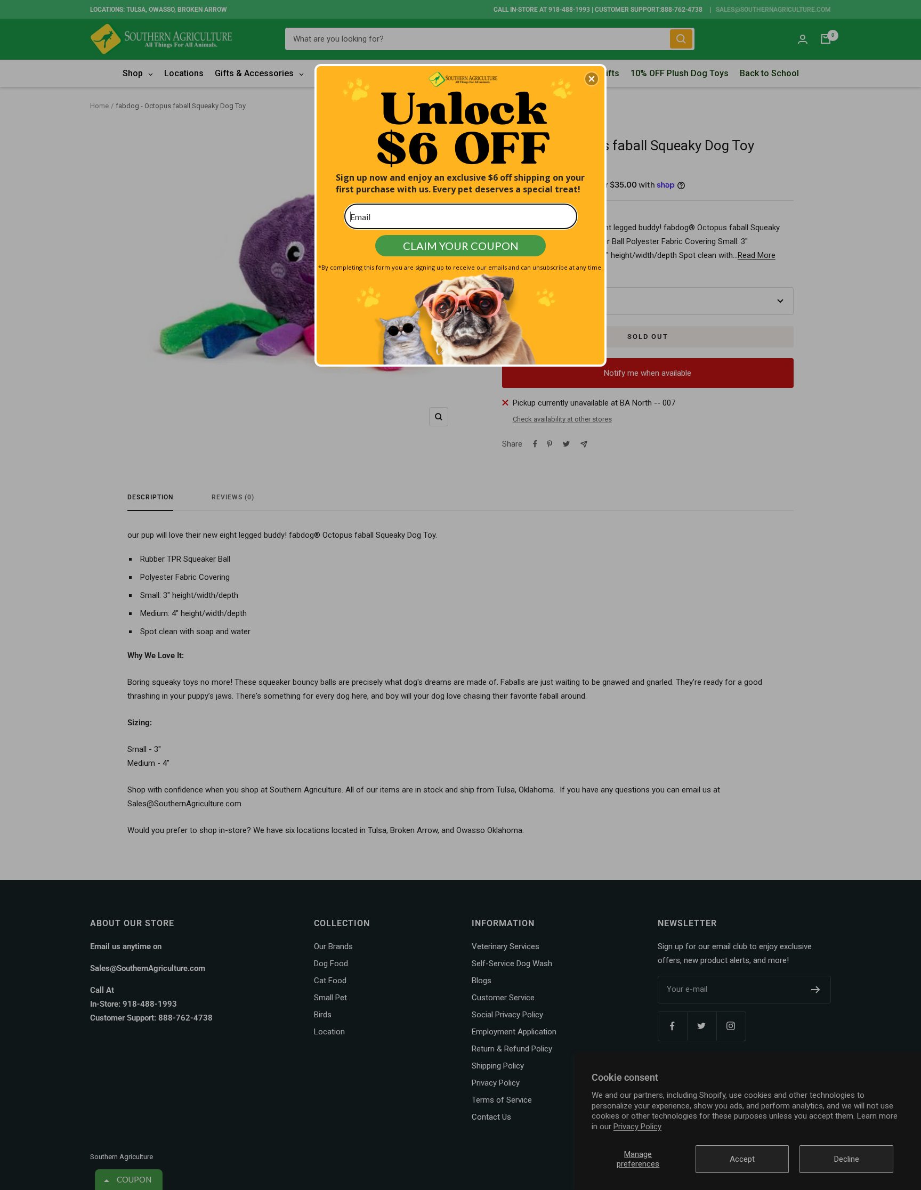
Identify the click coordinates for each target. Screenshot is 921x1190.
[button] (591, 78)
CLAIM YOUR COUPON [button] (461, 245)
